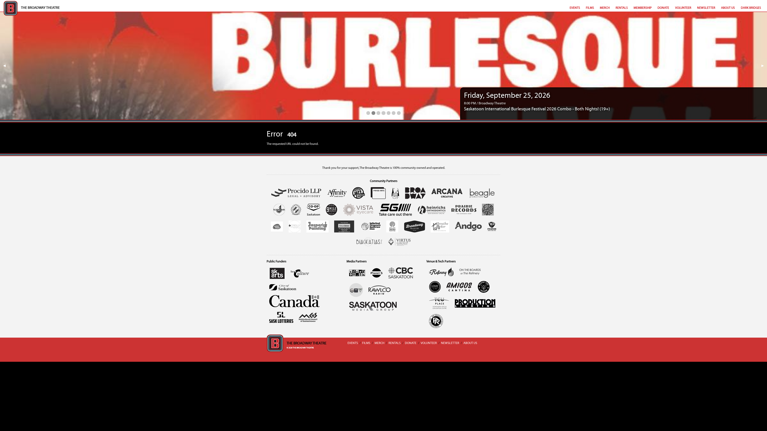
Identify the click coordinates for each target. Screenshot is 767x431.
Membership (643, 8)
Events (575, 8)
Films (590, 8)
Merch (605, 8)
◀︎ (6, 65)
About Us (728, 8)
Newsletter (706, 8)
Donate (663, 8)
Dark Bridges (751, 8)
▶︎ (764, 65)
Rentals (622, 8)
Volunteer (683, 8)
